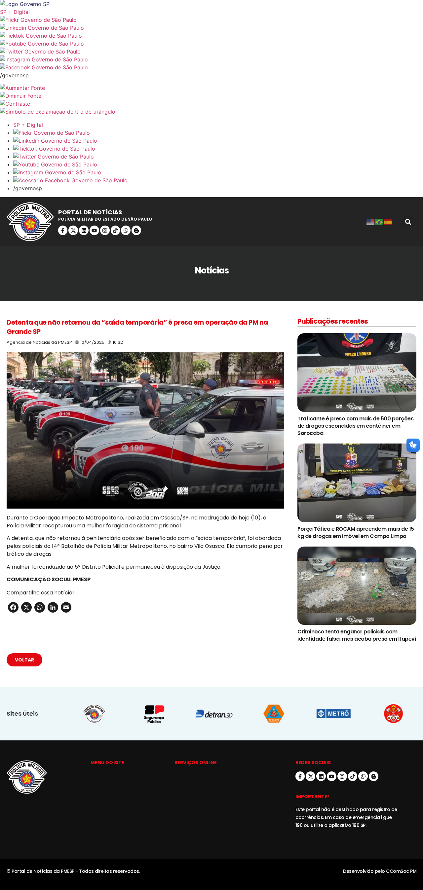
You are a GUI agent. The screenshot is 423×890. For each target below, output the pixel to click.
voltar (24, 660)
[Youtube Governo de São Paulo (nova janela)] (211, 44)
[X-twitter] (73, 230)
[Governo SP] (211, 4)
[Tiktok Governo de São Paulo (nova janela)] (211, 36)
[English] (370, 222)
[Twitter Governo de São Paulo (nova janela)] (211, 51)
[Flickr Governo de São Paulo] (218, 133)
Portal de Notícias (90, 212)
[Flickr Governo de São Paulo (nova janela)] (211, 20)
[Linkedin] (84, 230)
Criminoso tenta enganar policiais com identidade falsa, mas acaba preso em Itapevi (356, 635)
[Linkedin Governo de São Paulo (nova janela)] (211, 28)
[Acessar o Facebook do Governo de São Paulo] (218, 180)
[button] (408, 221)
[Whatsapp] (126, 230)
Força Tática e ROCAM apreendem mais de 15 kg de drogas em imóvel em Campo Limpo (355, 532)
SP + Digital (15, 12)
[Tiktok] (115, 230)
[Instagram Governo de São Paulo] (211, 59)
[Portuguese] (379, 222)
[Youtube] (94, 230)
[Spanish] (388, 222)
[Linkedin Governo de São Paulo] (218, 141)
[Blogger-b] (136, 230)
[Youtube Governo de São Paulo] (218, 164)
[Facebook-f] (63, 230)
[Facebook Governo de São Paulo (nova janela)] (211, 67)
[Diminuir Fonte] (211, 96)
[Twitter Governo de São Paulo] (218, 156)
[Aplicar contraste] (211, 104)
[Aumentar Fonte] (211, 88)
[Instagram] (105, 230)
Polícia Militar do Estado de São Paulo (105, 219)
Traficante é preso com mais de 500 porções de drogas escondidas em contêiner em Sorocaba (355, 426)
